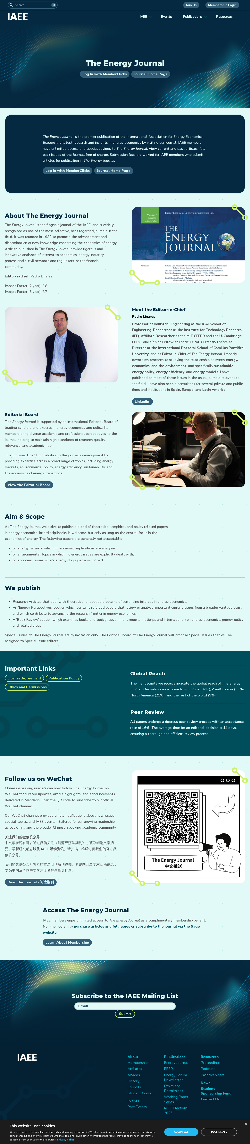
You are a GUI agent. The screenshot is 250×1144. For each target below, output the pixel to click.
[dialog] (125, 1132)
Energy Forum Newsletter (175, 1077)
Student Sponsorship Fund (216, 1091)
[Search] (53, 5)
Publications (192, 16)
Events (166, 16)
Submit (125, 1013)
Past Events (137, 1107)
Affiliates (135, 1068)
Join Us (191, 5)
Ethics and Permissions (27, 687)
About (133, 1056)
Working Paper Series (176, 1099)
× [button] (245, 1124)
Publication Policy (63, 678)
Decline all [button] (219, 1131)
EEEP (168, 1068)
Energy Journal (176, 1062)
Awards (134, 1075)
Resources (224, 16)
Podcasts (208, 1068)
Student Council (141, 1093)
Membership (138, 1062)
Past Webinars (212, 1075)
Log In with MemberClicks (105, 74)
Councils (134, 1087)
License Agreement (24, 678)
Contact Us (210, 1099)
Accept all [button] (181, 1131)
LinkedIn (142, 401)
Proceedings (211, 1062)
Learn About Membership (67, 942)
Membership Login (222, 5)
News (205, 1082)
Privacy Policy (65, 1139)
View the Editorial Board (29, 485)
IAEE (143, 16)
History (133, 1081)
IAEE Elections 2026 (176, 1110)
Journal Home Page (151, 74)
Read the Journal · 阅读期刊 (31, 882)
